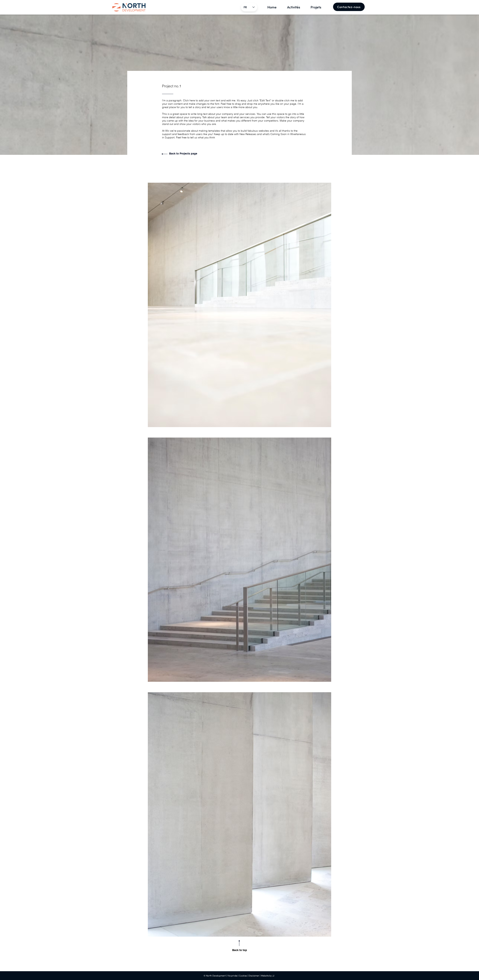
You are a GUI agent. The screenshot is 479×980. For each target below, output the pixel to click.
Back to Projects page (183, 153)
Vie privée (232, 975)
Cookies (243, 975)
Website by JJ (267, 975)
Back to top (239, 950)
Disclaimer (253, 975)
